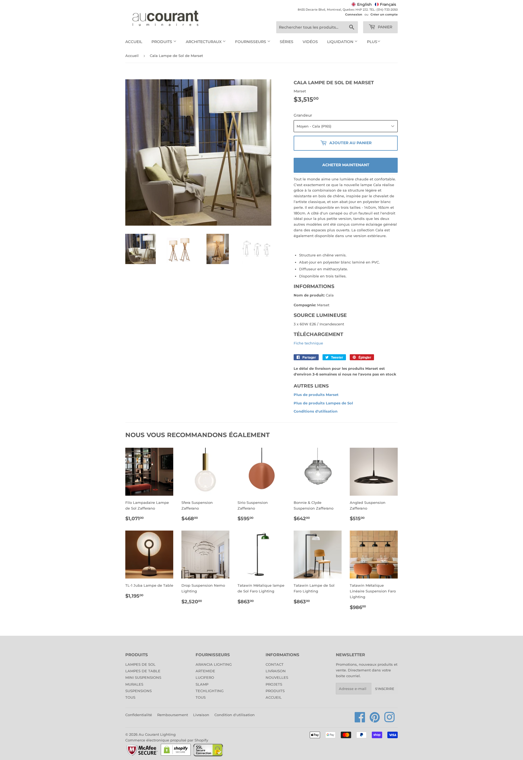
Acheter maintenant (345, 164)
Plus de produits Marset (316, 394)
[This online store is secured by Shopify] (176, 755)
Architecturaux (204, 41)
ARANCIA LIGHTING (214, 664)
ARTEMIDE (205, 671)
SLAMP (202, 684)
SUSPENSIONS (138, 691)
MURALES (134, 684)
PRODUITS (275, 691)
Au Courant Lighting (157, 734)
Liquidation (340, 41)
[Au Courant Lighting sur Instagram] (389, 720)
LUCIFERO (205, 677)
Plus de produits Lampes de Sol (323, 403)
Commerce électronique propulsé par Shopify (166, 740)
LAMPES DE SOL (140, 664)
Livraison (201, 715)
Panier (384, 27)
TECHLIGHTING (210, 691)
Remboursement (172, 715)
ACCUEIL (274, 697)
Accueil (133, 41)
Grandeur (303, 115)
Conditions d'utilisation (315, 411)
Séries (286, 41)
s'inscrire (384, 689)
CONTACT (275, 664)
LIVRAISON (276, 671)
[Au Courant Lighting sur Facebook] (360, 720)
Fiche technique (308, 343)
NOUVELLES (277, 677)
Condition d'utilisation (234, 715)
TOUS (130, 697)
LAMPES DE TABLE (142, 671)
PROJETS (274, 684)
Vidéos (310, 41)
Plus (372, 41)
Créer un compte (384, 14)
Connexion (353, 14)
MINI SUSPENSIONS (143, 677)
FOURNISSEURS (251, 41)
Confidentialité (138, 715)
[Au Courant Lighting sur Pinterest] (374, 720)
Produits (162, 41)
